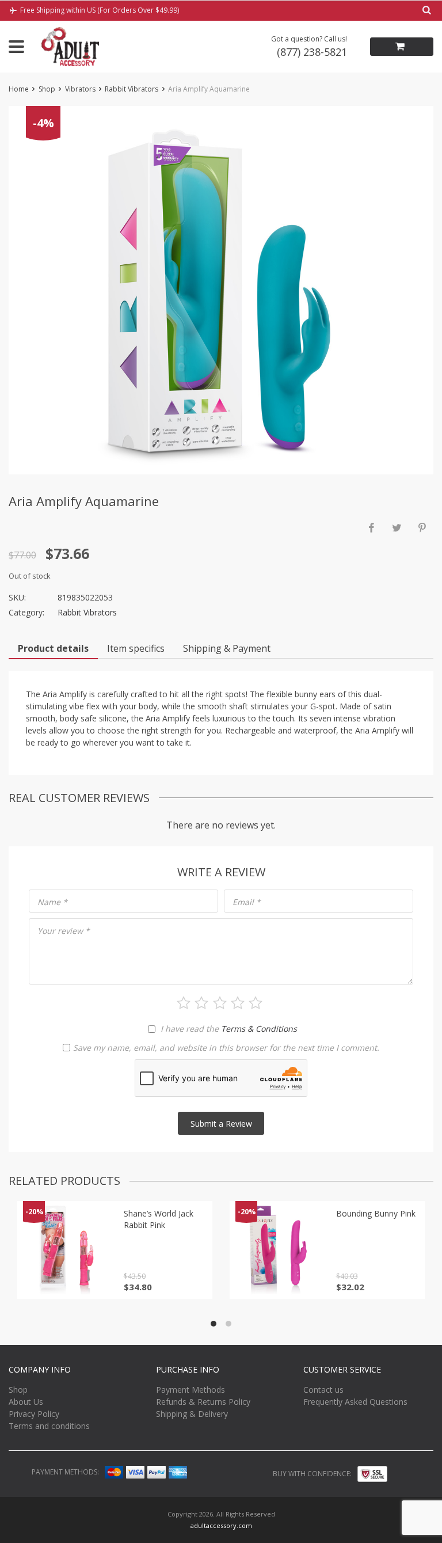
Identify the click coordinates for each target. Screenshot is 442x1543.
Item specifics (136, 648)
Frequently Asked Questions (355, 1401)
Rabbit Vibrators (131, 89)
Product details (53, 648)
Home (19, 89)
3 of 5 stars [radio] (220, 1003)
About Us (26, 1401)
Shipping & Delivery (192, 1413)
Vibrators (80, 89)
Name (52, 901)
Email (247, 901)
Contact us (323, 1389)
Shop (47, 89)
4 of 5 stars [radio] (238, 1003)
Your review (63, 930)
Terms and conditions (49, 1425)
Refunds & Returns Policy (203, 1401)
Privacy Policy (34, 1413)
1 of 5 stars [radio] (183, 1003)
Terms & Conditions (259, 1028)
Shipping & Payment (226, 648)
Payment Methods (190, 1389)
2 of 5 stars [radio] (201, 1003)
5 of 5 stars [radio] (255, 1003)
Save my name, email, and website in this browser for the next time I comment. (226, 1047)
